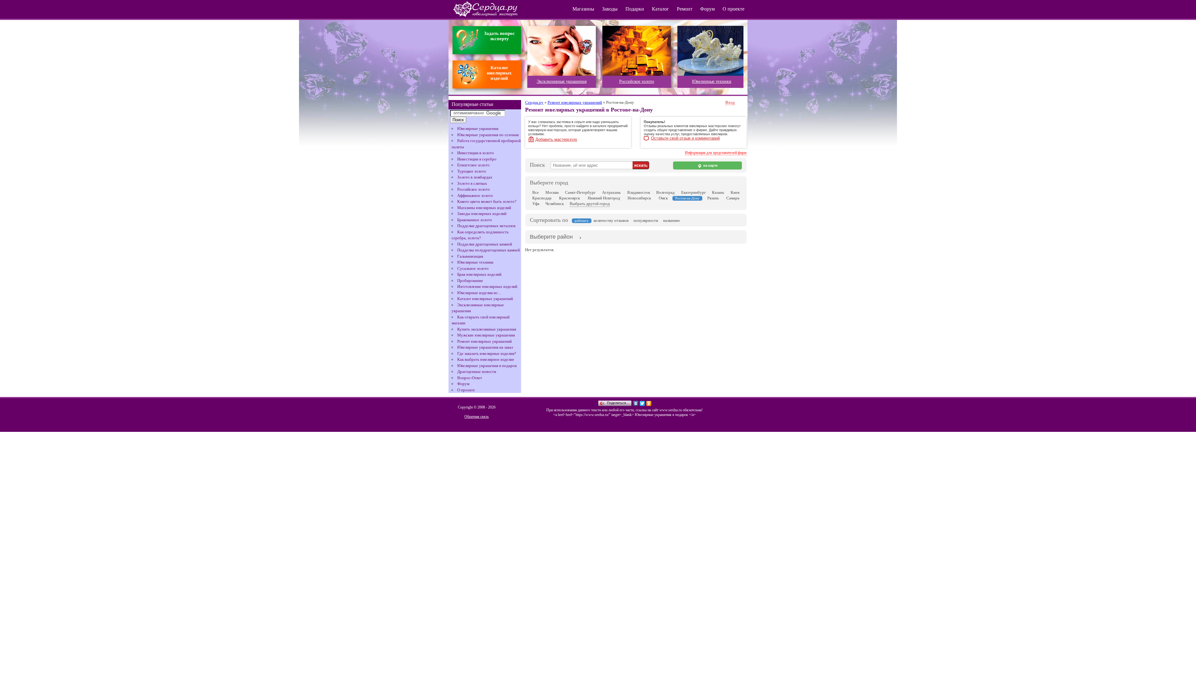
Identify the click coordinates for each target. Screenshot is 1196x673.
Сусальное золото (473, 268)
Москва (552, 192)
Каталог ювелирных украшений (485, 298)
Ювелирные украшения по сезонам (488, 134)
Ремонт (684, 9)
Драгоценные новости (476, 371)
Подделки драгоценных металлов (486, 225)
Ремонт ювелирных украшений (484, 341)
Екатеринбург (693, 192)
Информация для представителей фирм (716, 152)
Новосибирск (639, 198)
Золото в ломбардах (474, 177)
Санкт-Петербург (580, 192)
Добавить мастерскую (556, 139)
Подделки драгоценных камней (484, 244)
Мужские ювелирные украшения (486, 335)
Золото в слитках (472, 183)
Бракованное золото (474, 219)
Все (535, 192)
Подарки (634, 9)
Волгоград (665, 192)
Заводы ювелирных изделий (481, 213)
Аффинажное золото (475, 195)
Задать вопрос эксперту (499, 36)
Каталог (660, 9)
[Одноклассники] (649, 403)
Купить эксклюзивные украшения (486, 329)
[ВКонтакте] (636, 403)
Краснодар (542, 198)
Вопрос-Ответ (469, 377)
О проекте (733, 9)
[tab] (551, 237)
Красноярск (569, 198)
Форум (707, 9)
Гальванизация (470, 256)
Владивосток (638, 192)
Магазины (583, 9)
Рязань (713, 198)
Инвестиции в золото (475, 152)
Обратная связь (476, 416)
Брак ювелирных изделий (479, 274)
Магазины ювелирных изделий (484, 207)
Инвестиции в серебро (476, 159)
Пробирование (470, 280)
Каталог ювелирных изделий (499, 73)
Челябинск (554, 203)
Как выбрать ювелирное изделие (485, 359)
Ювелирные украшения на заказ (485, 347)
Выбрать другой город (590, 203)
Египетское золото (473, 165)
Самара (732, 198)
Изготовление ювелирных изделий (487, 286)
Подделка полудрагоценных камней (488, 250)
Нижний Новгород (604, 198)
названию (671, 220)
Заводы (610, 9)
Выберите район (551, 237)
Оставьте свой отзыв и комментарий (685, 138)
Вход (730, 102)
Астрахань (611, 192)
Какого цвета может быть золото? (486, 201)
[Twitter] (642, 403)
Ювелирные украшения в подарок (487, 365)
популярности (646, 220)
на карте (710, 165)
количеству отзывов (611, 220)
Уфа (535, 203)
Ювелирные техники (475, 262)
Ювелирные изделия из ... (479, 292)
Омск (663, 198)
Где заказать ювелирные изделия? (486, 353)
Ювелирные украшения (477, 128)
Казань (718, 192)
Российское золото (473, 189)
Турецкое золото (471, 171)
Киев (735, 192)
